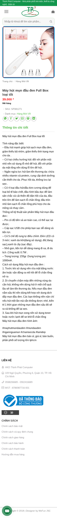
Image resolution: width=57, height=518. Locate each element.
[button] (6, 11)
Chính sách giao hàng (13, 437)
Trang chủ (7, 81)
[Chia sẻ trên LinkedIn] (33, 118)
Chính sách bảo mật (12, 426)
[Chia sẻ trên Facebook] (11, 118)
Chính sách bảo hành (13, 443)
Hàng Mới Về (22, 81)
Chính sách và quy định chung (17, 431)
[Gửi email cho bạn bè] (22, 118)
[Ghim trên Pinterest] (28, 118)
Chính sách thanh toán (13, 448)
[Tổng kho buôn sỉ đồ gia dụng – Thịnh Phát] (30, 11)
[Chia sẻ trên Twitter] (16, 118)
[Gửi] (51, 22)
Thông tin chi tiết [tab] (15, 127)
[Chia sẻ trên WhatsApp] (5, 118)
